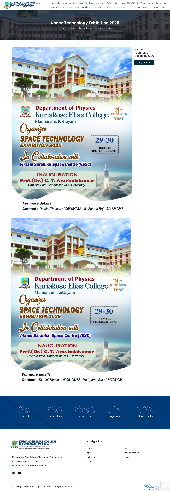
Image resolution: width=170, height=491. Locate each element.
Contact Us (161, 3)
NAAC (127, 457)
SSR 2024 (131, 3)
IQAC (89, 452)
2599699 (43, 465)
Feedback (89, 3)
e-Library (100, 3)
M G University (131, 452)
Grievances (78, 3)
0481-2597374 (22, 465)
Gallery (109, 3)
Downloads (120, 3)
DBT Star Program (145, 3)
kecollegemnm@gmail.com (28, 461)
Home (62, 28)
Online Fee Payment (61, 3)
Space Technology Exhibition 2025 (144, 53)
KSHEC (90, 461)
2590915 (34, 465)
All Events (72, 28)
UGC (126, 448)
